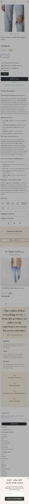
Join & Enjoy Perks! (14, 499)
